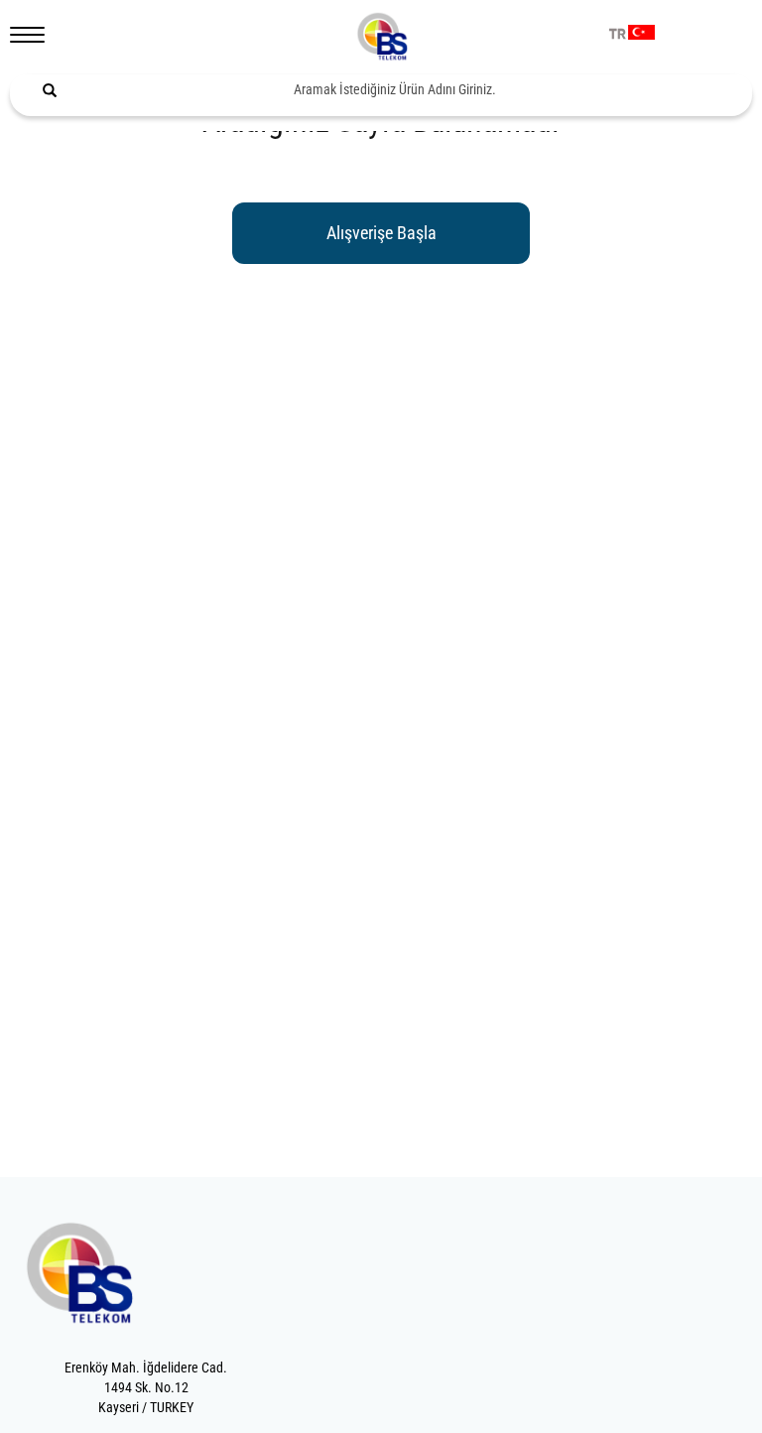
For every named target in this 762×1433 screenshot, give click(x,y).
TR (617, 35)
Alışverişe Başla (381, 232)
